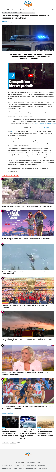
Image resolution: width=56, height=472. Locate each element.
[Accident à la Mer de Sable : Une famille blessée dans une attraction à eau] (28, 191)
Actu (3, 427)
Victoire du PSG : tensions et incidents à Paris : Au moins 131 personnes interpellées (10, 432)
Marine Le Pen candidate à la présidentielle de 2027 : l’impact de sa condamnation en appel (25, 373)
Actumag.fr (22, 462)
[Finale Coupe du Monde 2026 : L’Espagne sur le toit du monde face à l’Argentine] (28, 290)
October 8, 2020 (44, 128)
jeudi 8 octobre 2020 (7, 23)
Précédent (6, 442)
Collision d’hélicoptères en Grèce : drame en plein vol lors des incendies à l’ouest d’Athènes (27, 272)
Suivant (13, 442)
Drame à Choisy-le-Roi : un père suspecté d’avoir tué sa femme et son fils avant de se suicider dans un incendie (28, 434)
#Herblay (37, 123)
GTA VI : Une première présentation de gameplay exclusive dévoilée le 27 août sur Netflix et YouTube (27, 239)
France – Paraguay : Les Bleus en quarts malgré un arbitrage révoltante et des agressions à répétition (27, 407)
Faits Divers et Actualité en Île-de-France (13, 12)
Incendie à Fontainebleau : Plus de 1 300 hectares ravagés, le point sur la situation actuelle (27, 340)
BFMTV (13, 131)
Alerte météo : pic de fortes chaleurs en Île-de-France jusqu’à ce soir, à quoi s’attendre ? (45, 432)
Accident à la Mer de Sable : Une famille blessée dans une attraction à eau (27, 206)
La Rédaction (5, 21)
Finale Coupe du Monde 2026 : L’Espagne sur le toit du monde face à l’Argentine (25, 306)
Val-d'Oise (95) (30, 12)
